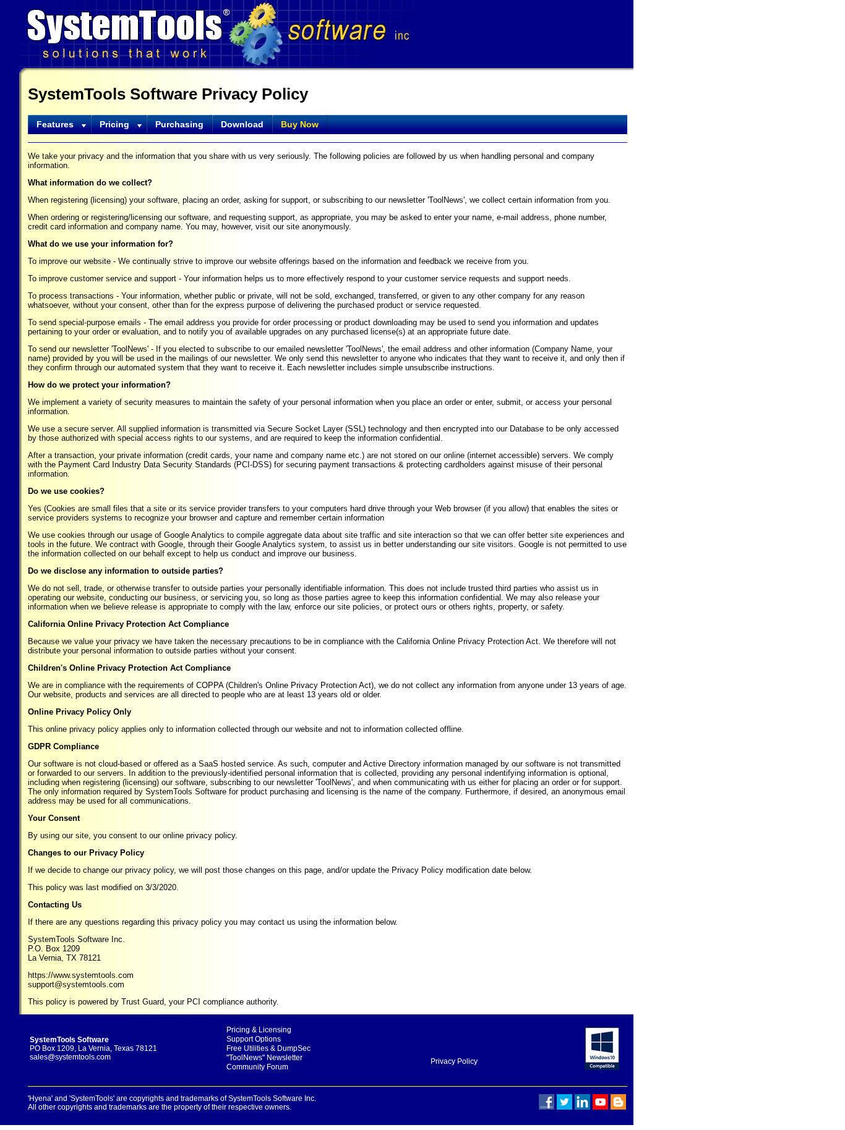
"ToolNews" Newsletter (264, 1057)
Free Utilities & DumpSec (268, 1048)
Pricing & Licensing (258, 1030)
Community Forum (257, 1067)
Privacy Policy (453, 1061)
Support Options (253, 1039)
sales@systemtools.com (70, 1057)
